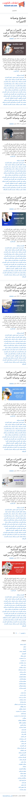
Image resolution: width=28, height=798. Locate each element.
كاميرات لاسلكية (14, 98)
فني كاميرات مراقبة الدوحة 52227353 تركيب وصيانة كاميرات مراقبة (15, 116)
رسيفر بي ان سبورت (21, 711)
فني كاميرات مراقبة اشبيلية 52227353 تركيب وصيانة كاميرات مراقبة (15, 376)
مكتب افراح (23, 775)
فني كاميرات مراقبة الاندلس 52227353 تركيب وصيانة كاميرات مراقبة (15, 463)
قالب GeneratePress (7, 795)
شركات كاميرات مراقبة (20, 87)
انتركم (9, 79)
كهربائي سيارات (22, 757)
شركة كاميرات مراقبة (9, 87)
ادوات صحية (23, 644)
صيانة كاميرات (22, 89)
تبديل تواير (23, 665)
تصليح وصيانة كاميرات (20, 85)
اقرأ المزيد (16, 71)
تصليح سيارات (22, 681)
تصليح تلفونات (22, 676)
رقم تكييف (23, 713)
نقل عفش (23, 785)
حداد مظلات (23, 706)
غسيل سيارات (22, 727)
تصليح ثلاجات (23, 679)
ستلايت (24, 718)
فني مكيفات (23, 750)
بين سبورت (23, 660)
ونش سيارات (23, 789)
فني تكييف (23, 736)
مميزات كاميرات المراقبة (9, 104)
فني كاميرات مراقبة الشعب (15, 266)
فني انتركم (15, 91)
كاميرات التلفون (22, 98)
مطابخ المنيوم (22, 768)
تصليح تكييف (23, 674)
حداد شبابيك (23, 702)
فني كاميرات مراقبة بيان (16, 96)
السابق (23, 633)
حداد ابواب (23, 692)
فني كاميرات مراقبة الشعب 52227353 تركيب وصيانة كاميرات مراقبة (15, 201)
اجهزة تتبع (21, 77)
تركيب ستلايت (22, 667)
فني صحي (23, 743)
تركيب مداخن (22, 672)
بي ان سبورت (22, 658)
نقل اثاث (24, 782)
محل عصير (23, 761)
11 (16, 633)
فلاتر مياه (24, 734)
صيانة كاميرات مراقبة (13, 89)
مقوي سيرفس (22, 771)
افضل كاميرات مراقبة (17, 79)
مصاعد (24, 766)
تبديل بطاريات (22, 662)
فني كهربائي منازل (21, 748)
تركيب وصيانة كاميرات (9, 83)
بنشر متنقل (23, 656)
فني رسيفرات (22, 738)
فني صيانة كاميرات (21, 94)
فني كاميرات (23, 745)
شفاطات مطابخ (22, 720)
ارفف (24, 646)
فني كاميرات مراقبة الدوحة (15, 181)
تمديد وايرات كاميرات (9, 85)
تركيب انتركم (15, 81)
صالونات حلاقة (22, 722)
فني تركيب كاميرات (7, 91)
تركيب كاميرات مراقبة (20, 83)
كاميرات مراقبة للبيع (15, 102)
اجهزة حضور (16, 77)
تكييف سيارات (22, 688)
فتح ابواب (23, 729)
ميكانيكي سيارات (22, 778)
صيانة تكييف (23, 725)
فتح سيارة (23, 732)
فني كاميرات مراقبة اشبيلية (15, 441)
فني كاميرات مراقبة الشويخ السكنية (13, 615)
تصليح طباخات (22, 683)
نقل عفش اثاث (22, 787)
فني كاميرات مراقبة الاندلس (15, 528)
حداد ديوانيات (22, 699)
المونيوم (24, 653)
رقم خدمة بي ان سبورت (20, 715)
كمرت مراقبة (19, 104)
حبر (25, 690)
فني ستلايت (23, 741)
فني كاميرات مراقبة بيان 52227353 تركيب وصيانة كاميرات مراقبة (14, 32)
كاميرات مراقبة (20, 75)
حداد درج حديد (22, 697)
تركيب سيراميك (22, 669)
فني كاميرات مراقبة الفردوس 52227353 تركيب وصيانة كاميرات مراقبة (15, 289)
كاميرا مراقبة (7, 96)
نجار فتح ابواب (22, 780)
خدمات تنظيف (22, 709)
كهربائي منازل (22, 759)
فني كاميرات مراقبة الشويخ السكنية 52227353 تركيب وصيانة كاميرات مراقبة (14, 550)
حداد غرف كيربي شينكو (20, 704)
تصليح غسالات (22, 685)
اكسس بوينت (22, 651)
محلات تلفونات (22, 764)
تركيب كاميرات (7, 81)
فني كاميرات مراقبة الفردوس (15, 353)
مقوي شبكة (23, 773)
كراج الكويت (23, 755)
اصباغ (24, 649)
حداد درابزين (23, 695)
